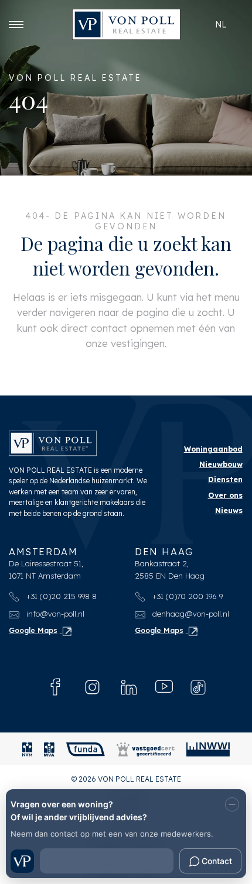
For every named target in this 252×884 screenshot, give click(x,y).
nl (220, 24)
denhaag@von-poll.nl (189, 613)
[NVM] (27, 749)
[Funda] (85, 749)
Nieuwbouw (221, 464)
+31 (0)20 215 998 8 (60, 596)
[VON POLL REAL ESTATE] (126, 24)
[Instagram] (92, 687)
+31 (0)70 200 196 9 (186, 596)
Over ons (225, 495)
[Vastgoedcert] (146, 749)
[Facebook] (55, 687)
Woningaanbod (213, 449)
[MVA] (49, 749)
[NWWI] (208, 749)
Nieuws (229, 510)
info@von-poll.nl (54, 613)
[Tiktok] (198, 687)
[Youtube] (164, 687)
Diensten (225, 479)
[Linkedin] (129, 687)
